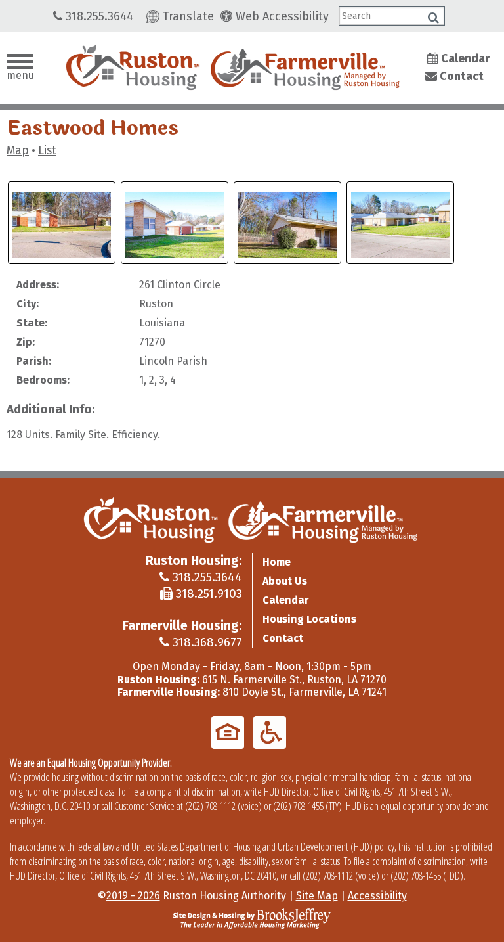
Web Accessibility (280, 16)
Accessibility (377, 895)
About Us (284, 581)
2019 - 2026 (133, 895)
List (47, 151)
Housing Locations (309, 619)
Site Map (317, 895)
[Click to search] (433, 17)
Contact (460, 76)
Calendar (464, 58)
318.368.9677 (205, 642)
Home (276, 562)
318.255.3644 (97, 16)
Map (18, 151)
